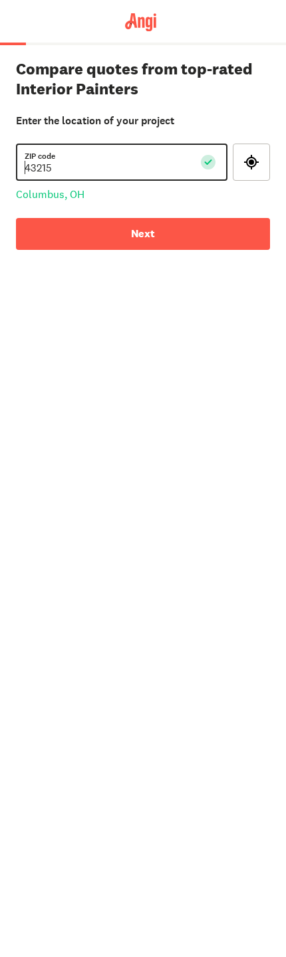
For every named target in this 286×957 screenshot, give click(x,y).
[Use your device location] (251, 162)
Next (143, 234)
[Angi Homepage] (142, 21)
